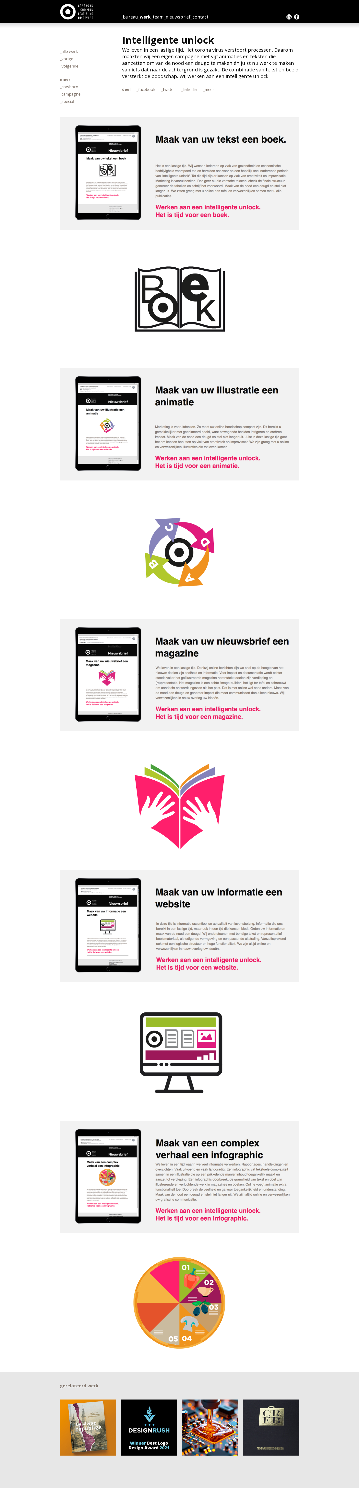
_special (67, 101)
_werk (144, 17)
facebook (296, 17)
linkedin (289, 17)
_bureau (129, 17)
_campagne (70, 94)
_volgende (69, 66)
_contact (199, 17)
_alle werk (69, 51)
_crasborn (69, 86)
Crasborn (77, 12)
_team (157, 17)
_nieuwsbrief (177, 17)
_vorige (66, 58)
